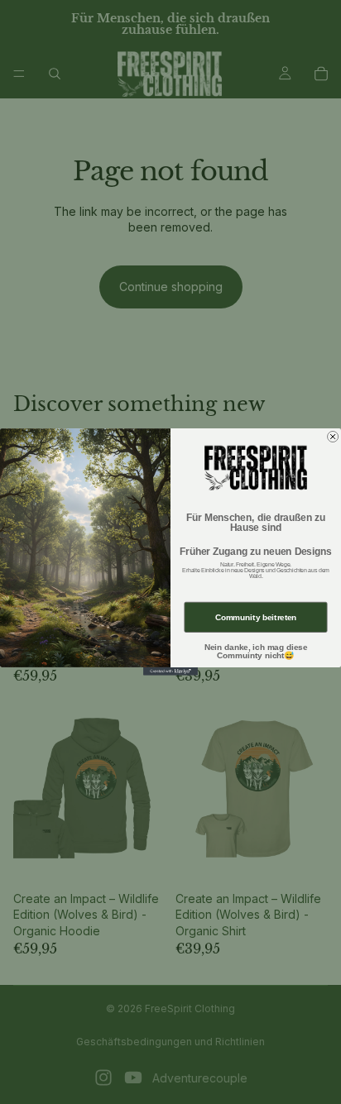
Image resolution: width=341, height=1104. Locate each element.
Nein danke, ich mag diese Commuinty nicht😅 (255, 651)
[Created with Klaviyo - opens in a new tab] (170, 671)
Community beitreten (256, 617)
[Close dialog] (333, 436)
